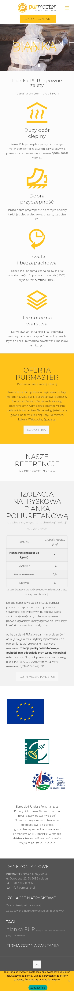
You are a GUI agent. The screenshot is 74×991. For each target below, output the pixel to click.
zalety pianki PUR (44, 930)
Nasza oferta (36, 430)
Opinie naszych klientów (37, 470)
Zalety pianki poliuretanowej (23, 905)
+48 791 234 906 (22, 883)
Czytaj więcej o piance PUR (37, 676)
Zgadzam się (38, 987)
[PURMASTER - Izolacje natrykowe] (37, 6)
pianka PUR (20, 929)
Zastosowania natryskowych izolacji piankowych (35, 910)
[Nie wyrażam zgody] (69, 981)
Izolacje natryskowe (18, 602)
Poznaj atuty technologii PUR (36, 93)
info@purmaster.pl (23, 887)
